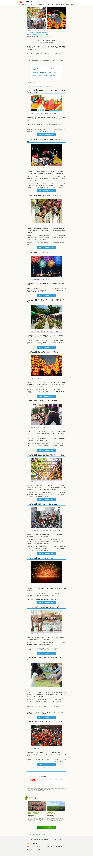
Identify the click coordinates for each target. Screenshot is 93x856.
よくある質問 (29, 849)
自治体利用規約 (59, 846)
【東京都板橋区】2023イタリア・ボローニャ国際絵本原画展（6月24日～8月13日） (46, 69)
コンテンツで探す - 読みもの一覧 (35, 834)
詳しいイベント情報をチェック (46, 764)
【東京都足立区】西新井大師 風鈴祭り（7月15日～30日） (44, 75)
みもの (58, 4)
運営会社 (38, 849)
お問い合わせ (29, 846)
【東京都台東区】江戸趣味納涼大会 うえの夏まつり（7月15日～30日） (46, 72)
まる (41, 4)
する (36, 4)
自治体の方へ (49, 846)
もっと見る (46, 78)
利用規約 (38, 846)
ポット (63, 4)
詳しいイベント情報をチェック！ (46, 134)
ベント (68, 4)
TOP (27, 834)
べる (27, 4)
